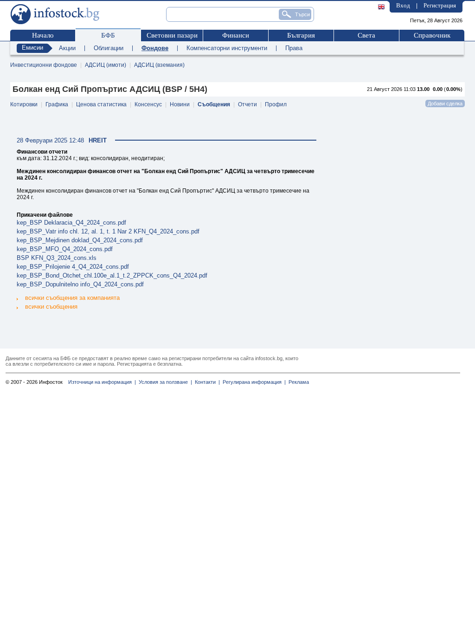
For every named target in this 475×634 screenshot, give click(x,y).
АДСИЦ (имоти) (105, 65)
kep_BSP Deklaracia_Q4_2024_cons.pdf (71, 222)
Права (293, 48)
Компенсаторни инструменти (226, 48)
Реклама (297, 382)
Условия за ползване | (164, 382)
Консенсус (148, 104)
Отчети (247, 104)
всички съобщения (51, 306)
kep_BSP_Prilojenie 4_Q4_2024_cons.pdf (73, 266)
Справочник (432, 35)
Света (366, 35)
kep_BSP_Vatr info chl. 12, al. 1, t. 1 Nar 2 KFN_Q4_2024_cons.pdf (108, 231)
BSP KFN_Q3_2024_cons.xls (56, 257)
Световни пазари (172, 35)
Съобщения (214, 104)
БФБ (108, 35)
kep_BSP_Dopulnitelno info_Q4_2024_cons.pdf (80, 284)
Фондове (154, 48)
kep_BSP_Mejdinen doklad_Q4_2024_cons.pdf (80, 240)
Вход (403, 5)
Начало (43, 35)
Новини (180, 104)
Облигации (108, 48)
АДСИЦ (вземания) (159, 65)
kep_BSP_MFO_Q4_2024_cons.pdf (65, 249)
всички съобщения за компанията (72, 297)
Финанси (235, 35)
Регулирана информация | (253, 382)
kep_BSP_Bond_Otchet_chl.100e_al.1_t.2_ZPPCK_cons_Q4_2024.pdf (112, 275)
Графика (56, 104)
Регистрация (440, 5)
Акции (67, 48)
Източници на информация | (102, 382)
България (301, 35)
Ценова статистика (101, 104)
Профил (276, 104)
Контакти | (206, 382)
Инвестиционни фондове (43, 65)
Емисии (32, 47)
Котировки (24, 104)
